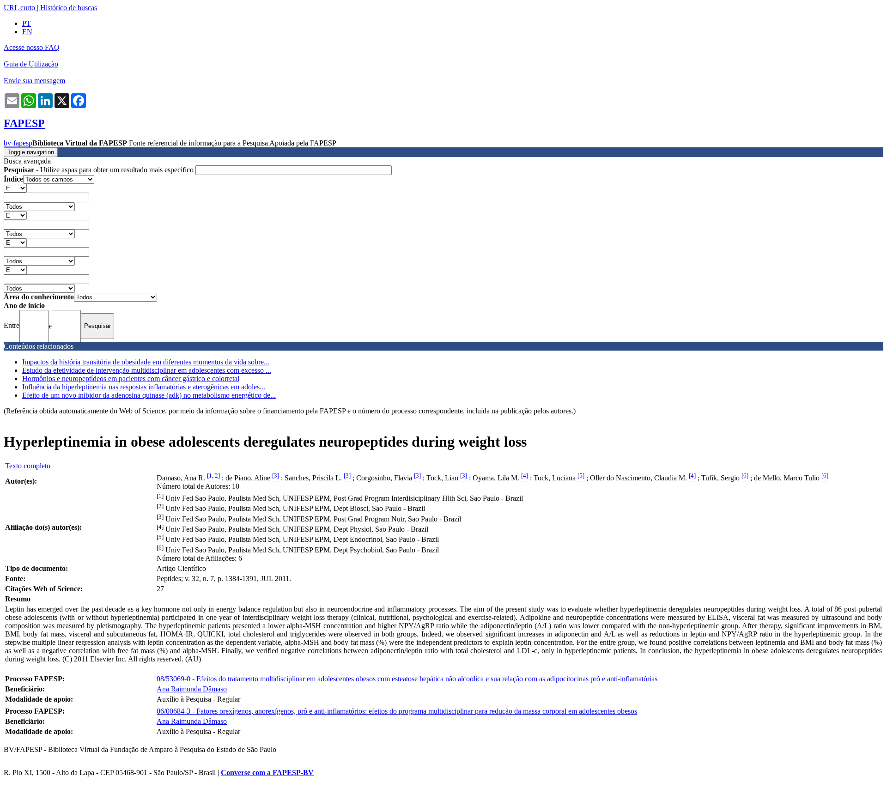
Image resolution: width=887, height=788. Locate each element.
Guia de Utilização (31, 64)
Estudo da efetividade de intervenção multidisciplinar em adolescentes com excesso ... (146, 370)
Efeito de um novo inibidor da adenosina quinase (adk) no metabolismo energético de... (149, 395)
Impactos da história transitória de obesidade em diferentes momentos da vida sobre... (145, 362)
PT (26, 23)
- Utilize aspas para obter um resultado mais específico (99, 170)
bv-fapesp (18, 143)
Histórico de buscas (68, 8)
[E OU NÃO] (15, 188)
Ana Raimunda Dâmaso (192, 689)
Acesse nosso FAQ (32, 47)
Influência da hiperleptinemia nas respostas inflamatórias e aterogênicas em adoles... (143, 387)
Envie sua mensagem (34, 81)
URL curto (19, 8)
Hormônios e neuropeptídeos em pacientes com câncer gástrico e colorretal (130, 378)
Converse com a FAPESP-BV (267, 772)
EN (27, 32)
